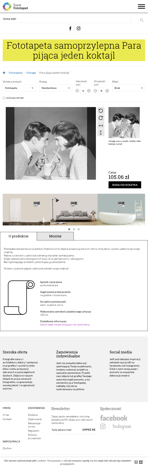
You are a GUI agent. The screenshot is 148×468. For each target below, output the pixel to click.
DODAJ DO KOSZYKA (125, 184)
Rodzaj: (43, 81)
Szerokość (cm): (81, 83)
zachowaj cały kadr (15, 98)
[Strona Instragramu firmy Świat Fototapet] (115, 426)
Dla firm (7, 448)
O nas (6, 414)
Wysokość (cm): (99, 83)
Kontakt (7, 419)
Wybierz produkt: (12, 81)
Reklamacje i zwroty (34, 425)
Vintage (31, 72)
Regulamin (33, 430)
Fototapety (16, 72)
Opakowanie (34, 419)
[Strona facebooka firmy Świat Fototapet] (114, 418)
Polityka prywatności (34, 436)
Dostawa (33, 414)
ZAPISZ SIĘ (88, 429)
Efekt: (115, 81)
